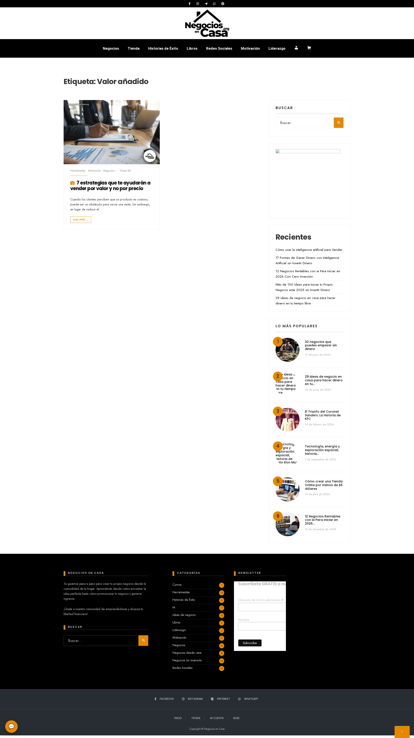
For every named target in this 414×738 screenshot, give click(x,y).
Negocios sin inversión (187, 660)
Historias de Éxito (163, 48)
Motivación (250, 48)
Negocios (111, 48)
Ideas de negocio (184, 615)
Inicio (178, 718)
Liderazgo (276, 48)
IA (173, 607)
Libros (192, 48)
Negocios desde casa (186, 653)
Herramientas (78, 171)
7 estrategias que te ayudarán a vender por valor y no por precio (110, 186)
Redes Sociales (219, 48)
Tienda (134, 48)
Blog (236, 718)
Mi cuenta (217, 718)
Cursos (177, 584)
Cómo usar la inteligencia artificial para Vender (309, 249)
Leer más (80, 219)
